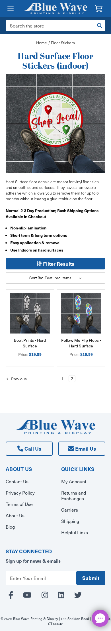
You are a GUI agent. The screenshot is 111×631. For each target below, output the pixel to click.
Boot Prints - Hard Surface (30, 343)
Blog (10, 526)
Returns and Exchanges (73, 495)
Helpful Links (74, 532)
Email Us (85, 448)
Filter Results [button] (58, 263)
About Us (15, 515)
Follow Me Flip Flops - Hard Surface (81, 343)
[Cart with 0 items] (98, 8)
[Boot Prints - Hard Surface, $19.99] (30, 313)
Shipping (70, 521)
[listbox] (64, 278)
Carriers (69, 509)
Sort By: (36, 278)
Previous (18, 379)
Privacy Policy (20, 492)
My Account (73, 481)
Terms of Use (19, 504)
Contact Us (17, 481)
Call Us (32, 448)
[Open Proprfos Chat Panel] (100, 618)
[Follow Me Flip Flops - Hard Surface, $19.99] (81, 313)
